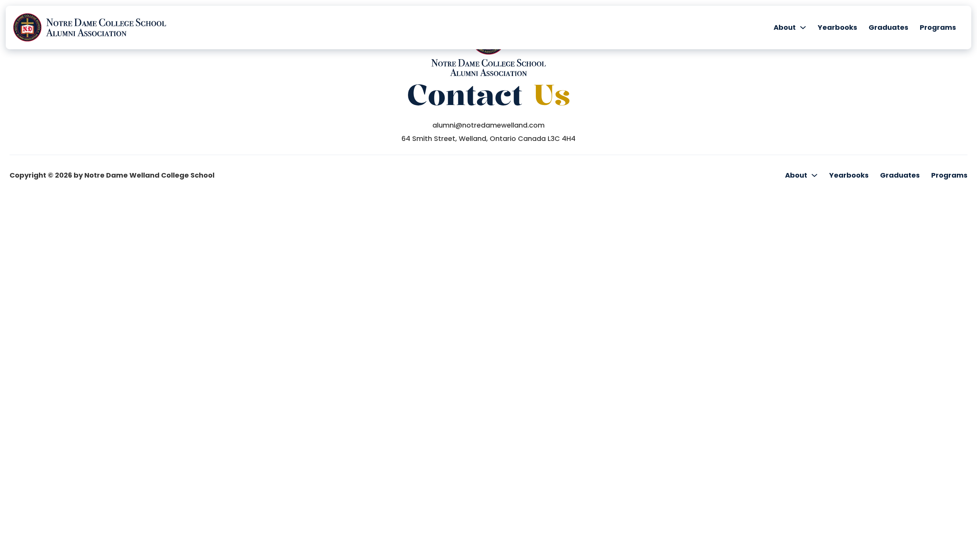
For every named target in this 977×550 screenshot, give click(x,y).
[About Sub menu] (803, 27)
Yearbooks (837, 27)
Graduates (888, 27)
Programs (938, 27)
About (785, 27)
